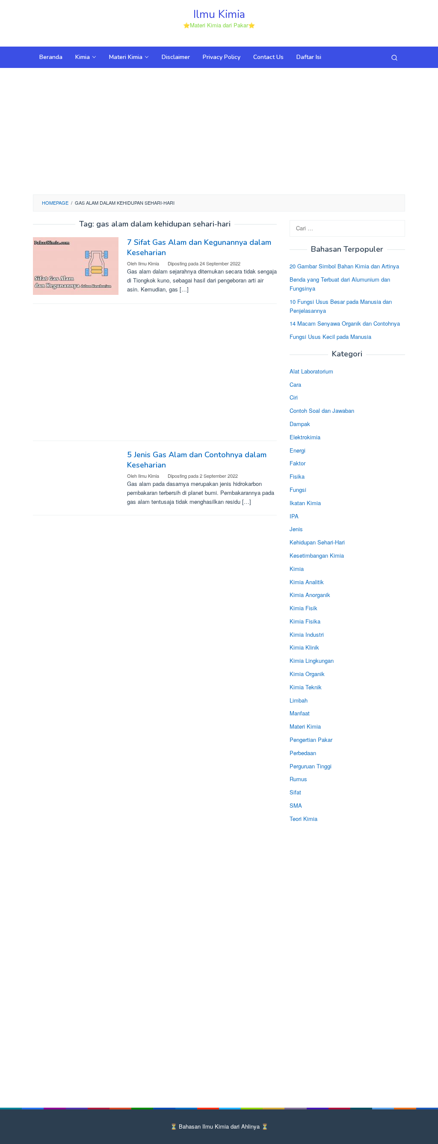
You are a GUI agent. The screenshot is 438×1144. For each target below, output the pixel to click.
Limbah (299, 700)
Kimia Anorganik (310, 595)
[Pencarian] (394, 57)
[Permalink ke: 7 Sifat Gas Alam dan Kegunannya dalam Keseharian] (75, 265)
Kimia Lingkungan (312, 660)
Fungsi (298, 489)
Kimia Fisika (305, 621)
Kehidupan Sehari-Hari (317, 542)
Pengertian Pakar (311, 739)
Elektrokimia (305, 437)
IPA (294, 516)
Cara (295, 384)
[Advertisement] (219, 129)
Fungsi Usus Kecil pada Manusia (330, 336)
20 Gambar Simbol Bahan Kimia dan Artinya (344, 266)
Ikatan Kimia (305, 503)
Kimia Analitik (307, 582)
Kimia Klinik (304, 647)
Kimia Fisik (303, 608)
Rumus (298, 779)
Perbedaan (303, 753)
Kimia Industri (307, 634)
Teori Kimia (303, 819)
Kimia (297, 569)
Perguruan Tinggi (310, 766)
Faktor (297, 463)
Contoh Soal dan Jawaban (322, 410)
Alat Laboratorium (311, 371)
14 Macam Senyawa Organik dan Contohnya (345, 323)
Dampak (300, 424)
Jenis (296, 529)
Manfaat (300, 713)
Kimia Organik (307, 674)
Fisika (297, 476)
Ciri (294, 397)
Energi (297, 450)
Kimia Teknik (306, 687)
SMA (296, 805)
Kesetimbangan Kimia (317, 555)
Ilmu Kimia (219, 14)
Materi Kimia (305, 726)
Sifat (295, 792)
